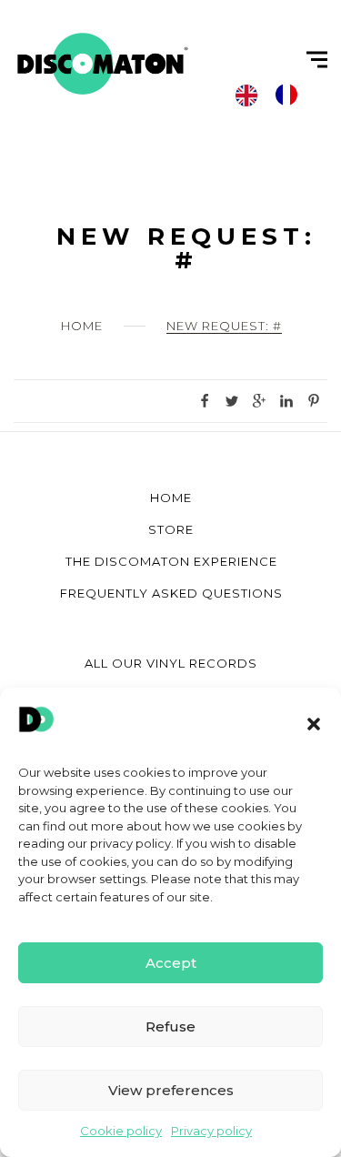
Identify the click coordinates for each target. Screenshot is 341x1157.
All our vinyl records (171, 663)
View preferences (171, 1090)
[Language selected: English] (276, 94)
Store (171, 529)
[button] (314, 724)
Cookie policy (121, 1130)
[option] (291, 95)
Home (82, 325)
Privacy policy (211, 1130)
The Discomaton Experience (171, 561)
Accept (170, 962)
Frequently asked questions (171, 593)
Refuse (170, 1026)
